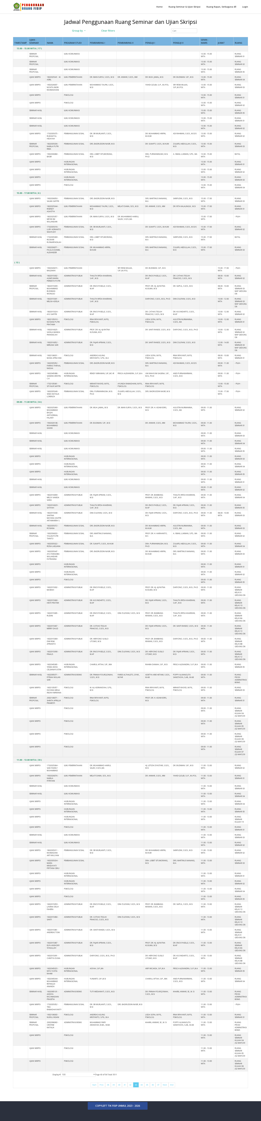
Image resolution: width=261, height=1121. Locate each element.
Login (245, 6)
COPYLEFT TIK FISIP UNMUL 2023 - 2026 (117, 1105)
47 (158, 1085)
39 (114, 1085)
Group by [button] (77, 30)
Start (94, 1085)
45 (147, 1085)
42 (130, 1085)
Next (165, 1085)
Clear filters (108, 30)
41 (125, 1085)
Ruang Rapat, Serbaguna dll (221, 6)
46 (153, 1085)
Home (159, 6)
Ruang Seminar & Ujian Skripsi (184, 6)
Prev (101, 1085)
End (171, 1085)
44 (141, 1085)
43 (136, 1085)
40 (119, 1085)
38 (108, 1085)
